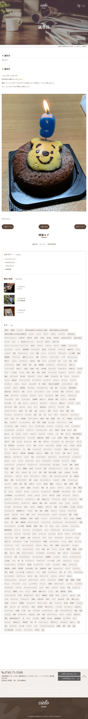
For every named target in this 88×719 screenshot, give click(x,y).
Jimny (12, 418)
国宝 (57, 591)
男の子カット (54, 622)
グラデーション (72, 395)
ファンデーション (72, 480)
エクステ (65, 557)
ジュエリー (65, 595)
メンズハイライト (9, 364)
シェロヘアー (61, 334)
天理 (15, 557)
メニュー (38, 334)
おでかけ (72, 445)
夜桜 (35, 441)
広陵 (55, 507)
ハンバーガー (8, 533)
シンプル (20, 460)
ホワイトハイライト (33, 522)
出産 (75, 430)
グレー (18, 549)
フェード (43, 353)
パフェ (6, 472)
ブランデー (55, 587)
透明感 (15, 591)
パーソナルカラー (37, 530)
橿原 (12, 472)
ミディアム (18, 587)
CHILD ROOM (77, 338)
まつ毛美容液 (8, 495)
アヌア (22, 514)
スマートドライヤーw (27, 545)
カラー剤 (21, 626)
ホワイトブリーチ (33, 580)
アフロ (77, 537)
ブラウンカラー (62, 353)
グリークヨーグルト (38, 557)
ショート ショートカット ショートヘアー (16, 345)
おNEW (22, 487)
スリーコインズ (28, 630)
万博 (68, 599)
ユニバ (50, 414)
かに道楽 (7, 560)
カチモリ (69, 614)
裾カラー (47, 341)
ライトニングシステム (43, 514)
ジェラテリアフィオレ (55, 518)
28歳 (35, 414)
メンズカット (62, 372)
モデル (6, 418)
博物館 (46, 453)
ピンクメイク (52, 368)
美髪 (37, 357)
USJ (45, 414)
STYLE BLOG (9, 266)
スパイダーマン (76, 457)
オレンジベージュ (72, 357)
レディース (71, 372)
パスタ (66, 468)
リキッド (12, 553)
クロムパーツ (8, 499)
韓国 (28, 514)
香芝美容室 (26, 349)
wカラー (15, 387)
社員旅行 (22, 537)
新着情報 (8, 269)
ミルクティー (33, 403)
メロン (77, 468)
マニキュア (56, 480)
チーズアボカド (40, 553)
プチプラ (30, 495)
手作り (47, 587)
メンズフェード (50, 364)
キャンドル (78, 541)
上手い (6, 522)
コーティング (42, 533)
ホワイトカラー (65, 545)
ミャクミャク (57, 603)
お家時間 (35, 399)
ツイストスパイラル (45, 464)
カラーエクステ (17, 507)
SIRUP (47, 599)
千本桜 (75, 514)
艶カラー (7, 361)
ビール (18, 468)
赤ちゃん (7, 434)
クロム (51, 526)
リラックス (63, 387)
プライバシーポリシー (11, 338)
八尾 (50, 476)
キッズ (38, 549)
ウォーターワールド (64, 457)
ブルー (17, 399)
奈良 (72, 411)
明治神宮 (25, 622)
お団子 (44, 572)
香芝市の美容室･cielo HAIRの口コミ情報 (36, 330)
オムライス (22, 407)
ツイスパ (40, 445)
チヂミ (70, 572)
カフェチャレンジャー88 (61, 476)
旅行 (17, 537)
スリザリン (23, 426)
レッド (24, 583)
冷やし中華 (72, 399)
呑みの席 (50, 399)
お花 (43, 630)
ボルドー (52, 487)
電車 (62, 434)
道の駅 (29, 564)
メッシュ (7, 380)
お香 (51, 387)
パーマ (63, 357)
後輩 (43, 549)
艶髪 (57, 395)
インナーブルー (26, 399)
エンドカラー (56, 564)
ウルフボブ (8, 507)
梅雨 (17, 522)
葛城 (18, 553)
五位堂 (31, 468)
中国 (69, 587)
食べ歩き (22, 376)
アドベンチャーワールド (30, 587)
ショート (18, 349)
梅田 (76, 610)
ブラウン (63, 395)
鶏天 (30, 480)
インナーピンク (49, 395)
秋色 (59, 553)
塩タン (69, 453)
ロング (26, 476)
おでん (29, 407)
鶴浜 (33, 372)
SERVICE (29, 338)
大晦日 (42, 418)
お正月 (58, 495)
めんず (64, 499)
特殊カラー (62, 403)
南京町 (71, 484)
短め (36, 576)
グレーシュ (8, 591)
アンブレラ (14, 603)
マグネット (75, 495)
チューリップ (65, 460)
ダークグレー (43, 403)
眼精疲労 (44, 595)
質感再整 (48, 557)
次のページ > (80, 227)
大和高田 (7, 518)
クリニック (13, 606)
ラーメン (54, 549)
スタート (61, 614)
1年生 (80, 549)
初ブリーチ (49, 507)
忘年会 (21, 411)
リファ (17, 545)
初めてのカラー (49, 606)
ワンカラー (8, 453)
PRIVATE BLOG (6, 219)
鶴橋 (6, 376)
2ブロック (61, 576)
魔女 (65, 484)
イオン (35, 626)
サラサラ (30, 510)
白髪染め (21, 603)
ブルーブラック (17, 457)
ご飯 (35, 364)
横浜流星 (63, 591)
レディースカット (43, 622)
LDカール (65, 553)
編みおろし (71, 349)
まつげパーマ (64, 414)
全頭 (68, 407)
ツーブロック (46, 380)
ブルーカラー (22, 580)
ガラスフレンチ (18, 499)
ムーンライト (69, 537)
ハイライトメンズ (9, 549)
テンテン (57, 453)
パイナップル (26, 533)
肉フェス (15, 453)
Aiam (29, 610)
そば (58, 418)
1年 (17, 418)
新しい (46, 545)
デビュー (7, 583)
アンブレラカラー (41, 457)
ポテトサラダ (8, 407)
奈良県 (59, 437)
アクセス (53, 334)
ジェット (27, 591)
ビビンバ (7, 460)
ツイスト (10, 491)
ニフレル (68, 487)
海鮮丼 (47, 437)
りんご (50, 537)
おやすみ (59, 445)
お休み (44, 372)
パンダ (41, 587)
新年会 (57, 430)
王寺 (60, 572)
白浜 (36, 568)
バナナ (44, 537)
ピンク (40, 395)
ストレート (17, 530)
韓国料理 (41, 364)
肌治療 (72, 603)
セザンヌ (37, 495)
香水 (23, 391)
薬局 (6, 606)
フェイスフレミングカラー (12, 503)
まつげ (34, 533)
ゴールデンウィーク (15, 449)
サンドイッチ (8, 557)
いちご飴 (72, 507)
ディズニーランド (46, 491)
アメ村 (23, 610)
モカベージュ (27, 441)
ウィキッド (43, 583)
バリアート (63, 399)
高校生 (72, 437)
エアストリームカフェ (28, 553)
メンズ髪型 (72, 353)
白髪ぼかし (15, 518)
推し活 (79, 445)
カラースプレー (9, 476)
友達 (13, 441)
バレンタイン (20, 430)
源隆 (67, 580)
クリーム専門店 (63, 507)
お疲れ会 (34, 503)
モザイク (30, 576)
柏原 (45, 472)
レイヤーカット (53, 572)
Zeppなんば (61, 599)
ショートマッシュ (46, 522)
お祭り (60, 472)
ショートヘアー (73, 345)
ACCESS (49, 338)
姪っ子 (69, 430)
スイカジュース (24, 599)
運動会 (51, 484)
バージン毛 (59, 606)
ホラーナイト (8, 487)
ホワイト (7, 514)
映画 (17, 426)
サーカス (29, 626)
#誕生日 (35, 244)
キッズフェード (30, 560)
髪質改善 (7, 357)
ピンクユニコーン (23, 353)
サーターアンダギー (21, 480)
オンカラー (8, 387)
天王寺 (24, 364)
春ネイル (46, 441)
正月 (34, 422)
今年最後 (23, 418)
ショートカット (9, 349)
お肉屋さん (40, 507)
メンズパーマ (75, 376)
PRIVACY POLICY (66, 338)
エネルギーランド (58, 568)
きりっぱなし (56, 464)
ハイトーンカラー (9, 368)
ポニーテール (78, 418)
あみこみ (72, 595)
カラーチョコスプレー (71, 522)
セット (78, 349)
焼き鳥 (76, 464)
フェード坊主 (50, 560)
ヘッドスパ (69, 583)
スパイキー (75, 545)
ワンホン (62, 587)
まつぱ (72, 518)
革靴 (14, 614)
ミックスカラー (75, 426)
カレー (77, 391)
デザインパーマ (44, 576)
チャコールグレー (54, 541)
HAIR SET (56, 341)
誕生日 (18, 364)
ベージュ (39, 376)
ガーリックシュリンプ (68, 530)
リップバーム (59, 426)
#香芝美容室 (52, 244)
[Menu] (83, 5)
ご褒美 (63, 480)
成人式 (32, 345)
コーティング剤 (76, 533)
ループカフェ (21, 564)
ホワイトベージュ (52, 614)
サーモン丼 (56, 460)
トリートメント (16, 357)
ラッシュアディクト (19, 495)
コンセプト (20, 330)
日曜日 (57, 545)
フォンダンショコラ (41, 430)
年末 (6, 572)
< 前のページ (7, 227)
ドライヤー (39, 545)
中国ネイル (72, 368)
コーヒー (25, 434)
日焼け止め (8, 391)
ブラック (76, 453)
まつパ (66, 518)
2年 (26, 411)
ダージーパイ (14, 599)
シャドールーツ (37, 449)
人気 (76, 384)
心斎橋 (17, 610)
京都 (36, 510)
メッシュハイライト (24, 422)
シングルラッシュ (30, 499)
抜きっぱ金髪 (52, 472)
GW (52, 453)
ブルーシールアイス (10, 595)
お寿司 (14, 568)
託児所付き (11, 445)
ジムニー (24, 384)
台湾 (78, 595)
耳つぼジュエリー (28, 595)
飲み (48, 549)
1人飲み (73, 460)
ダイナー (44, 476)
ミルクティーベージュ (11, 411)
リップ (31, 426)
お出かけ (32, 361)
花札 (38, 422)
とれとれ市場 (29, 568)
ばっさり (26, 491)
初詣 (6, 422)
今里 (64, 453)
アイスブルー (51, 349)
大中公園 (43, 368)
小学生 (31, 518)
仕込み (6, 468)
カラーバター (13, 626)
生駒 (81, 522)
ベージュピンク (55, 441)
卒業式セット (16, 622)
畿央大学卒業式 (77, 434)
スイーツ (44, 495)
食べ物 (66, 603)
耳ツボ (57, 595)
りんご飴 (75, 472)
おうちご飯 (8, 403)
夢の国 (45, 484)
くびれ (79, 372)
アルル (6, 599)
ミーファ (29, 391)
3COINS (37, 630)
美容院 (44, 422)
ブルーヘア (18, 476)
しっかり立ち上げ (75, 553)
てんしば (19, 441)
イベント (38, 484)
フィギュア (38, 468)
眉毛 (62, 391)
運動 (29, 449)
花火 (71, 468)
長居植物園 (31, 453)
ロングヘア (33, 395)
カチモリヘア (30, 572)
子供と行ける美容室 (54, 384)
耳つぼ (19, 595)
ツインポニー (57, 449)
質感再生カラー (21, 510)
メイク (48, 391)
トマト (14, 560)
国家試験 (28, 526)
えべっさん (51, 422)
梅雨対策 (23, 522)
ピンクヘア (44, 357)
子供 (75, 361)
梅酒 (50, 568)
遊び (51, 545)
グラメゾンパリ (52, 580)
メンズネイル (20, 445)
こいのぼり (14, 372)
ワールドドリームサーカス (47, 626)
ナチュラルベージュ (42, 387)
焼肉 (38, 361)
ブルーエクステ (46, 460)
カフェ (17, 472)
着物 (67, 411)
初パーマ (7, 437)
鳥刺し (6, 480)
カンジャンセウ (9, 610)
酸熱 (78, 353)
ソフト (34, 472)
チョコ (61, 503)
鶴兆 (31, 411)
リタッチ (79, 441)
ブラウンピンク (17, 541)
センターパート (25, 503)
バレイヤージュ (23, 361)
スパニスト (8, 622)
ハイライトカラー (54, 357)
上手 (12, 522)
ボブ (59, 361)
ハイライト (56, 380)
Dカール (60, 533)
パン (24, 449)
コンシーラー (26, 530)
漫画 (71, 464)
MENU (36, 338)
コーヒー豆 (42, 434)
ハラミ (14, 460)
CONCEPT (21, 338)
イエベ (46, 530)
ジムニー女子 (32, 384)
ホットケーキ (14, 395)
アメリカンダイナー (35, 541)
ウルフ (78, 403)
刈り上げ (51, 495)
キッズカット (8, 384)
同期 (6, 618)
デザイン (67, 533)
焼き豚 (6, 395)
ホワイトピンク (70, 441)
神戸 (77, 484)
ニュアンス (54, 576)
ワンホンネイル (62, 368)
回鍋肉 (72, 580)
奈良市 (37, 518)
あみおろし (78, 606)
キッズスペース (18, 414)
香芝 (14, 353)
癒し (56, 387)
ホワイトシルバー (59, 583)
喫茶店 (68, 549)
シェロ (65, 361)
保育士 (44, 384)
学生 (32, 457)
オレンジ (56, 345)
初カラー (7, 441)
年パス (56, 414)
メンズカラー (13, 422)
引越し (12, 468)
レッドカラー (56, 557)
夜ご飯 (63, 430)
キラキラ (79, 368)
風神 (6, 553)
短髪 (81, 499)
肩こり (38, 595)
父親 (36, 411)
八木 (74, 491)
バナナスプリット (35, 476)
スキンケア (15, 514)
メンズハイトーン (9, 464)
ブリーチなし (31, 387)
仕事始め (69, 418)
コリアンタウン (14, 376)
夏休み (74, 549)
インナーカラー (35, 349)
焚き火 (70, 541)
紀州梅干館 (43, 568)
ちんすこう (33, 434)
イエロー (16, 384)
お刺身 (6, 603)
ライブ (53, 599)
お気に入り (77, 614)
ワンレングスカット (45, 480)
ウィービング (52, 353)
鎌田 (41, 503)
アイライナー (69, 391)
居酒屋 (25, 468)
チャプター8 (36, 610)
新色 (70, 514)
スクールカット (68, 606)
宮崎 (49, 411)
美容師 (35, 526)
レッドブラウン (33, 583)
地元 (38, 499)
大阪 (38, 372)
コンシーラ (8, 484)
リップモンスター (40, 426)
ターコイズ (61, 407)
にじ (6, 449)
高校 (25, 484)
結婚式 (28, 487)
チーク (57, 526)
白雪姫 (50, 583)
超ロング (72, 622)
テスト (74, 618)
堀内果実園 (58, 618)
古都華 (43, 618)
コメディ (48, 564)
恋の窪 (51, 595)
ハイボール (50, 434)
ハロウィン (59, 484)
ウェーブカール (37, 380)
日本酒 (78, 580)
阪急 (81, 610)
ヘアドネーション (61, 364)
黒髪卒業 (22, 387)
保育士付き (43, 407)
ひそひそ (24, 472)
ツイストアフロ (72, 510)
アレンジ (68, 434)
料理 (15, 407)
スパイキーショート (10, 564)
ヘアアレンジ (61, 349)
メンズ (32, 353)
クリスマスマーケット (66, 610)
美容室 (12, 330)
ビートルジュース (38, 564)
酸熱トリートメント (28, 357)
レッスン (51, 591)
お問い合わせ (71, 334)
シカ (57, 434)
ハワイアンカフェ (55, 530)
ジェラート (44, 518)
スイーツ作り (66, 618)
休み (37, 368)
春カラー (19, 368)
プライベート (52, 407)
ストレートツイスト (24, 380)
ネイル (6, 372)
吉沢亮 (70, 591)
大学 (31, 622)
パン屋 (26, 541)
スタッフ (45, 334)
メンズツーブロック (67, 384)
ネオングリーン (52, 457)
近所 (46, 503)
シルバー (14, 361)
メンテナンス (24, 395)
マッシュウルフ (9, 399)
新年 (38, 614)
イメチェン (75, 503)
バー (14, 403)
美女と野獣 (56, 491)
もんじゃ (25, 403)
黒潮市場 (7, 568)
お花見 (32, 368)
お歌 (20, 484)
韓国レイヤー (42, 591)
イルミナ (54, 514)
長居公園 (22, 453)
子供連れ (63, 345)
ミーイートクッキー (10, 526)
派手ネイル (8, 457)
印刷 (34, 445)
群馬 (69, 626)
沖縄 (12, 480)
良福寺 (46, 376)
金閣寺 (46, 510)
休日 (30, 364)
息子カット (43, 399)
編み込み (14, 380)
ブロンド (66, 376)
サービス (31, 334)
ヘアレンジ (48, 345)
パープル (21, 372)
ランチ (44, 361)
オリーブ (67, 568)
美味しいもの (75, 599)
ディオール (50, 426)
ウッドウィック (9, 545)
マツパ (21, 591)
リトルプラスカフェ (24, 557)
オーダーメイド (22, 614)
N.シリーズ (40, 341)
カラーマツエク (50, 445)
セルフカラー (25, 606)
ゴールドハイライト (28, 549)
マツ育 (79, 491)
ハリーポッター (9, 426)
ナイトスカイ (62, 514)
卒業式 (66, 437)
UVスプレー (16, 391)
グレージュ (64, 380)
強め (29, 537)
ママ (46, 526)
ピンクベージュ (29, 460)
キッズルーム (8, 414)
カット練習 (21, 526)
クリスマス (28, 414)
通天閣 (34, 591)
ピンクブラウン (51, 553)
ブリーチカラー (59, 537)
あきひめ (49, 618)
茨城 (74, 626)
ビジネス (18, 434)
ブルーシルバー (48, 449)
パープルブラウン (9, 430)
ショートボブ (52, 361)
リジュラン (79, 603)
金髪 (37, 353)
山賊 (50, 603)
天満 (74, 487)
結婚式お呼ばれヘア (15, 618)
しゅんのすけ (53, 503)
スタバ (51, 430)
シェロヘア (8, 353)
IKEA (28, 372)
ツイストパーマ (56, 499)
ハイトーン (73, 380)
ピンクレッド (76, 587)
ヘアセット (40, 345)
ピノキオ (61, 549)
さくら (38, 460)
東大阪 (11, 572)
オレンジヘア (66, 495)
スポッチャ (54, 510)
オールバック (36, 537)
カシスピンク (76, 568)
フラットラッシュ (61, 422)
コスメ (33, 514)
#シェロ (42, 244)
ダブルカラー (31, 376)
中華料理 (60, 580)
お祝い (33, 606)
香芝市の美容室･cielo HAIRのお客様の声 (15, 334)
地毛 (56, 610)
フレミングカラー (9, 576)
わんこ (65, 445)
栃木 (64, 626)
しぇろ (53, 437)
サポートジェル (9, 537)
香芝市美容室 (72, 387)
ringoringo (67, 472)
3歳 (78, 622)
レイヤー (26, 457)
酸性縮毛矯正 (8, 530)
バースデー (19, 491)
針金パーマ (8, 541)
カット (35, 407)
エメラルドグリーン (47, 610)
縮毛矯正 (78, 518)
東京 (43, 487)
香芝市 (6, 330)
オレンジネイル (74, 449)
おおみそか (32, 614)
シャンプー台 (31, 437)
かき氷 (35, 480)
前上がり (69, 576)
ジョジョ (64, 464)
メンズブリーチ (21, 464)
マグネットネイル (33, 418)
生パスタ (79, 507)
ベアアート (60, 487)
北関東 (58, 626)
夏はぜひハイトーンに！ (27, 341)
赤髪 (77, 437)
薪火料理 (40, 606)
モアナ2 (43, 580)
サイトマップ (66, 695)
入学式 (26, 368)
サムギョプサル (78, 572)
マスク (67, 426)
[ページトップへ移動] (84, 676)
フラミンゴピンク (39, 391)
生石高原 (20, 568)
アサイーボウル (66, 491)
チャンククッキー (58, 522)
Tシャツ (29, 445)
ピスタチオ (65, 526)
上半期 (15, 484)
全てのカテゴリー (11, 259)
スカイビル (8, 614)
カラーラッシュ (21, 576)
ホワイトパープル (42, 603)
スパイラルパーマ (9, 510)
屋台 (40, 441)
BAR (45, 468)
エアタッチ (71, 403)
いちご (28, 618)
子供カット (72, 364)
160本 (70, 422)
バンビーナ (62, 510)
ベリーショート (73, 499)
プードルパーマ (31, 603)
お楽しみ (31, 484)
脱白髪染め (23, 518)
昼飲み (80, 487)
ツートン (63, 541)
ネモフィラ (39, 453)
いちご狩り (36, 618)
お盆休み (76, 476)
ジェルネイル (54, 376)
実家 (43, 614)
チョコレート (29, 430)
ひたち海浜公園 (9, 630)
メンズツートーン (32, 464)
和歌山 (64, 564)
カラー (14, 341)
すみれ (26, 507)
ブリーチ (7, 341)
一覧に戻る (44, 227)
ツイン (38, 572)
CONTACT (56, 338)
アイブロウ (55, 391)
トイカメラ (18, 630)
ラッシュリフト (74, 414)
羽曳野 (45, 541)
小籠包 (33, 599)
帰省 (47, 418)
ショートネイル (74, 526)
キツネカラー (64, 622)
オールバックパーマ (75, 557)
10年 (40, 414)
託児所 (44, 349)
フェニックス (51, 533)
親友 (57, 399)
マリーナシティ (73, 564)
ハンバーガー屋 (20, 572)
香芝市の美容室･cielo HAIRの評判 (59, 330)
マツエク (55, 411)
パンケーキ (17, 533)
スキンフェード (67, 560)
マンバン (76, 560)
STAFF (42, 338)
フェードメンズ (52, 372)
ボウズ (59, 560)
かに (63, 418)
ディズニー (36, 487)
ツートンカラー (16, 583)
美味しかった (45, 499)
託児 (70, 361)
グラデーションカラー (11, 580)
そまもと (32, 507)
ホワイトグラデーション (18, 437)
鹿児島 (53, 418)
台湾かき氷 (40, 599)
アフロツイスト (40, 560)
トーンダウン (78, 583)
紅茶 (40, 472)
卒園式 (66, 449)
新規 (41, 526)
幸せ (6, 626)
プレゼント (42, 411)
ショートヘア (35, 491)
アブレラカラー (9, 587)
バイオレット (53, 403)
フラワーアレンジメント (55, 468)
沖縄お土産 (40, 437)
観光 (41, 510)
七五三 (62, 411)
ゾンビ (16, 487)
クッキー (67, 503)
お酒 (19, 403)
